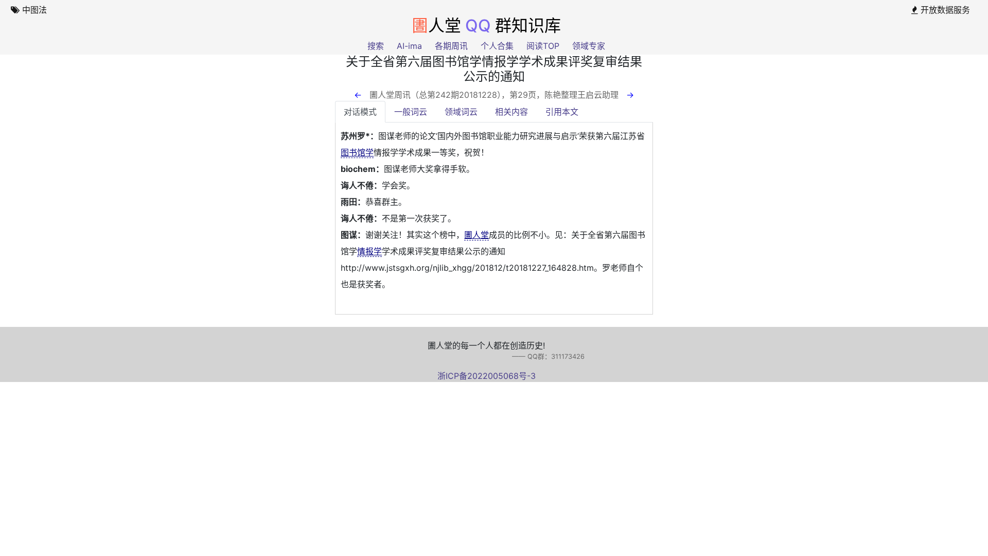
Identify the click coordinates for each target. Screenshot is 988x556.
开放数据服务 (944, 10)
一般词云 (410, 112)
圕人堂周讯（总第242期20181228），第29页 (452, 95)
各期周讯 (451, 46)
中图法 (33, 10)
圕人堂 (476, 235)
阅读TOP (542, 46)
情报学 (369, 251)
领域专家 (588, 46)
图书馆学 (357, 152)
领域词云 (461, 112)
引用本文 (561, 112)
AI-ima (409, 46)
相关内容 (511, 112)
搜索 (375, 46)
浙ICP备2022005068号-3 (486, 376)
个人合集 (497, 46)
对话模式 (360, 112)
